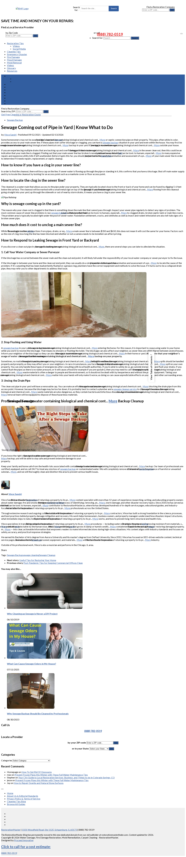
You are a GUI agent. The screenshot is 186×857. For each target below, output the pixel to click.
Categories (6, 760)
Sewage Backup (15, 120)
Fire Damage (13, 57)
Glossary (11, 68)
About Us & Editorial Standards (22, 796)
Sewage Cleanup (47, 555)
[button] (151, 366)
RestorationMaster (10, 829)
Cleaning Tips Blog (16, 801)
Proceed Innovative (23, 840)
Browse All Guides (16, 804)
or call (97, 32)
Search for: (76, 8)
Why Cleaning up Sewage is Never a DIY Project (32, 613)
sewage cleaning (31, 555)
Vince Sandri (10, 134)
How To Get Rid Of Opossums (37, 772)
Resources (12, 70)
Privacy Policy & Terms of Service (23, 798)
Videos (16, 46)
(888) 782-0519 (110, 34)
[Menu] (181, 33)
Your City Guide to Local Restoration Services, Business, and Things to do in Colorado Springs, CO (66, 777)
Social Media (19, 48)
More (102, 139)
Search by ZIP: (8, 111)
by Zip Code (12, 32)
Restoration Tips (15, 43)
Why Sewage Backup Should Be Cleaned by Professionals (38, 713)
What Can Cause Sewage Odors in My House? (31, 663)
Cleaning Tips (14, 51)
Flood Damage (14, 59)
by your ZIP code (77, 742)
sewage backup (110, 142)
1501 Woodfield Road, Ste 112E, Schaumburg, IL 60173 (49, 829)
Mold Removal (14, 62)
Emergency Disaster (17, 54)
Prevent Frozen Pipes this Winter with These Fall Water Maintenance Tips (51, 774)
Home (10, 793)
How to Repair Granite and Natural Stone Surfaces (39, 783)
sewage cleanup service (125, 389)
